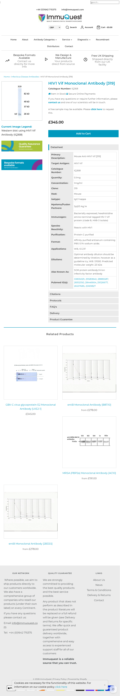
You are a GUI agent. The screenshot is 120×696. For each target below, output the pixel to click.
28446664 (90, 282)
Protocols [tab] (55, 300)
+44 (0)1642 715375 (46, 9)
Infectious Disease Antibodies (25, 76)
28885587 (103, 279)
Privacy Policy (59, 679)
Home (13, 39)
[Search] (94, 3)
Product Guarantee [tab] (61, 319)
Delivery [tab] (55, 313)
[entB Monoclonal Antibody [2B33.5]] (31, 512)
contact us (54, 102)
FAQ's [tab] (53, 306)
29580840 (91, 279)
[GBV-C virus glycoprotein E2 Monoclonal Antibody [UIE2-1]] (31, 373)
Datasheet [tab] (57, 147)
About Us (99, 579)
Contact (69, 46)
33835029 (79, 279)
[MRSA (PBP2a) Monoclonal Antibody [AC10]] (89, 442)
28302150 (79, 282)
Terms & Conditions (99, 590)
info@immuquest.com (72, 9)
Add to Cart (83, 133)
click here (96, 109)
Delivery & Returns (99, 595)
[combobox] (104, 2)
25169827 (91, 286)
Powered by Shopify (77, 679)
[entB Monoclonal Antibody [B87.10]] (89, 373)
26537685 (79, 286)
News (98, 584)
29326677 (102, 282)
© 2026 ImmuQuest (42, 679)
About (25, 39)
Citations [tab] (55, 294)
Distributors (53, 46)
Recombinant (102, 39)
